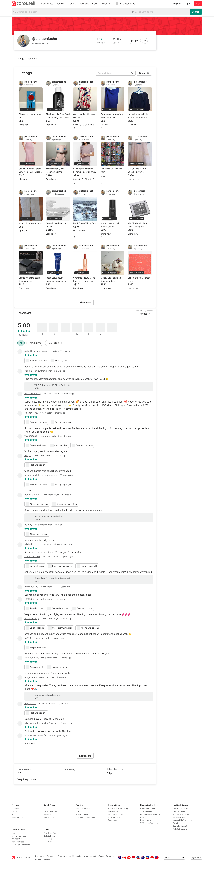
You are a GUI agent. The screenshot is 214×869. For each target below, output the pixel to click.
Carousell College (19, 817)
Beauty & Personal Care (85, 817)
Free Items (48, 842)
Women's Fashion (83, 808)
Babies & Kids (113, 811)
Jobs (13, 833)
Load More (85, 755)
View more (85, 302)
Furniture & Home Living (118, 808)
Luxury (79, 811)
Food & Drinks (114, 817)
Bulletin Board (49, 836)
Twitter (14, 811)
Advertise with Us (90, 856)
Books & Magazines (181, 814)
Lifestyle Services (19, 836)
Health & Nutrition (115, 814)
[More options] (151, 41)
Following (48, 839)
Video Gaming (146, 811)
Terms (101, 856)
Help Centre (40, 856)
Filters (142, 73)
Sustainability (69, 856)
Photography (145, 820)
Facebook (16, 808)
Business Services (19, 839)
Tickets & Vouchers (180, 829)
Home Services (18, 842)
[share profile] (145, 41)
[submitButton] (196, 12)
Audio (142, 817)
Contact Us (51, 856)
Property (47, 814)
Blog (13, 814)
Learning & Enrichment (21, 845)
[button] (45, 43)
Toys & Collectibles (180, 808)
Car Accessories (50, 811)
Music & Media (179, 811)
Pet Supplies (113, 820)
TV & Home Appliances (149, 823)
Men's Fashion (82, 814)
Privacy (109, 856)
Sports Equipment (180, 826)
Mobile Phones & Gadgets (150, 814)
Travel (175, 823)
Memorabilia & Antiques (182, 820)
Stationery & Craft (180, 817)
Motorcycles (49, 817)
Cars (45, 808)
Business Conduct (42, 859)
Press (60, 856)
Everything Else (50, 833)
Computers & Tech (147, 808)
